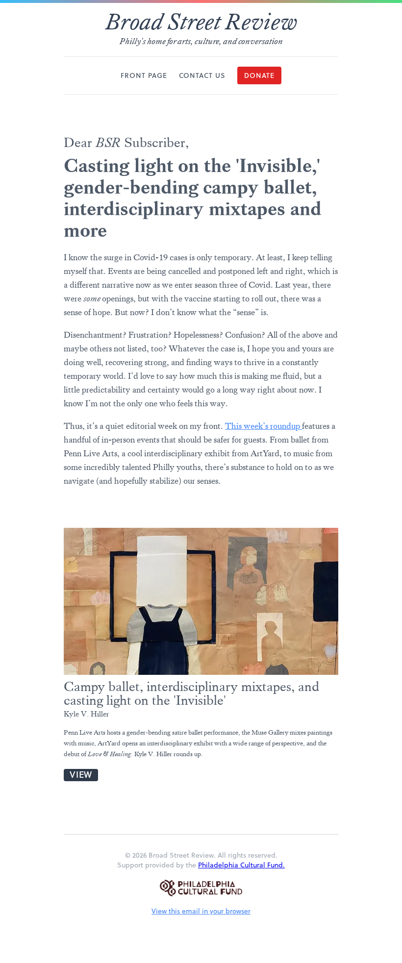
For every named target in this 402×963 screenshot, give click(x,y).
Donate (259, 75)
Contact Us (202, 75)
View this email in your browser (201, 911)
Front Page (144, 75)
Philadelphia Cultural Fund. (241, 865)
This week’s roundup (263, 425)
